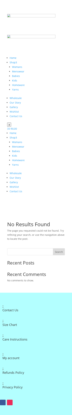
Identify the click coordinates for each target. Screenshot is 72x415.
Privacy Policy (12, 387)
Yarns (15, 89)
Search (59, 252)
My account (10, 358)
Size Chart (9, 325)
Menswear (18, 71)
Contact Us (16, 116)
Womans (17, 67)
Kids (14, 80)
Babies (16, 76)
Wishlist (14, 111)
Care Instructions (14, 339)
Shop (13, 62)
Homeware (18, 85)
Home (13, 58)
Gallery (14, 107)
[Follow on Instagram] (10, 402)
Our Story (15, 102)
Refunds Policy (13, 372)
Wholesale (16, 98)
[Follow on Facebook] (3, 402)
